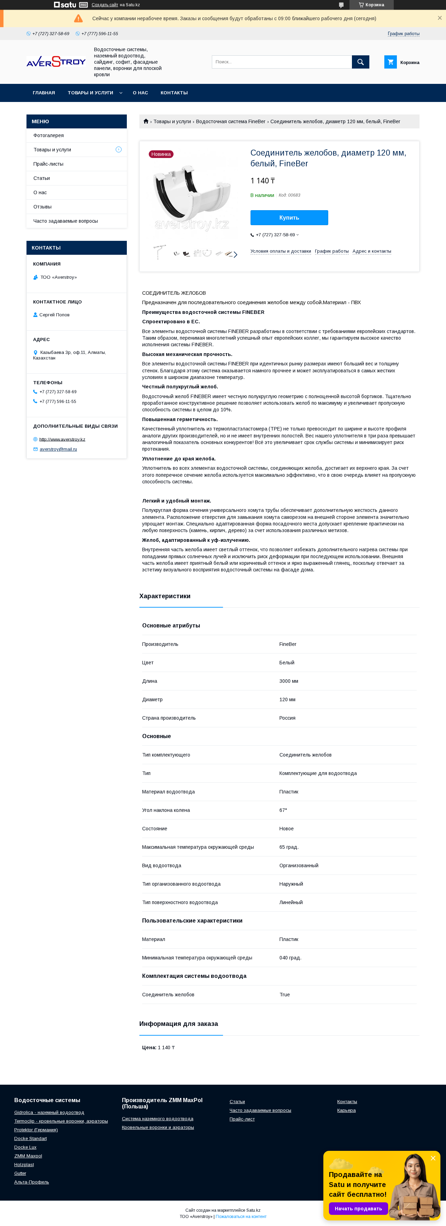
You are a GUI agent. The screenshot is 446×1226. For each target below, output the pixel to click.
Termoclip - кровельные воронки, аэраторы (61, 1121)
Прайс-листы (48, 164)
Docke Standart (30, 1138)
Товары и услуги (90, 92)
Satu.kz (253, 1210)
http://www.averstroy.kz (62, 439)
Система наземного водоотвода (157, 1118)
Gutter (20, 1173)
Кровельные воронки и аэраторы (158, 1127)
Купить (289, 218)
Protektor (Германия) (36, 1129)
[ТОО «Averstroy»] (56, 65)
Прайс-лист (242, 1119)
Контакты (174, 92)
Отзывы (42, 206)
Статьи (41, 178)
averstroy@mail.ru (58, 449)
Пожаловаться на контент (241, 1216)
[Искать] (360, 62)
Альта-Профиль (31, 1182)
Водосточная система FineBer (231, 121)
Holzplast (24, 1164)
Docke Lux (25, 1147)
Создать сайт (105, 4)
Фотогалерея (48, 135)
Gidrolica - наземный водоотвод (49, 1112)
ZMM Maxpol (28, 1155)
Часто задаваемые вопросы (65, 221)
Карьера (346, 1110)
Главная (44, 92)
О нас (140, 92)
